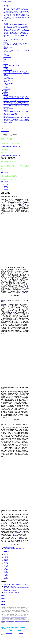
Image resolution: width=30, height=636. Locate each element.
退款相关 (3, 598)
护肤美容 (5, 577)
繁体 (2, 634)
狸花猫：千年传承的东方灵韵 (11, 592)
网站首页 (5, 5)
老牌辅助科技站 (17, 146)
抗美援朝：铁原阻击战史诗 (10, 590)
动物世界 (5, 578)
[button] (3, 131)
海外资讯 (5, 556)
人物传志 (5, 574)
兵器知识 (5, 189)
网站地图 (3, 601)
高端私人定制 (4, 173)
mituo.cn (21, 633)
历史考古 (5, 569)
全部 (4, 21)
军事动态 (5, 571)
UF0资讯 (5, 560)
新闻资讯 (5, 187)
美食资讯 (5, 575)
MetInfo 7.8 (9, 633)
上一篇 (8, 547)
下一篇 (13, 548)
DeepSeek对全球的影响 (9, 586)
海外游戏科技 (9, 146)
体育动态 (5, 563)
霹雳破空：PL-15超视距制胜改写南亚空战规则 (15, 584)
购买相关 (3, 595)
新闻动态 (5, 554)
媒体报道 (5, 562)
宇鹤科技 (3, 146)
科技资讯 (5, 557)
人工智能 (5, 559)
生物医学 (5, 565)
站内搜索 (3, 604)
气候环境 (5, 566)
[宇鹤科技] (15, 1)
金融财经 (5, 568)
